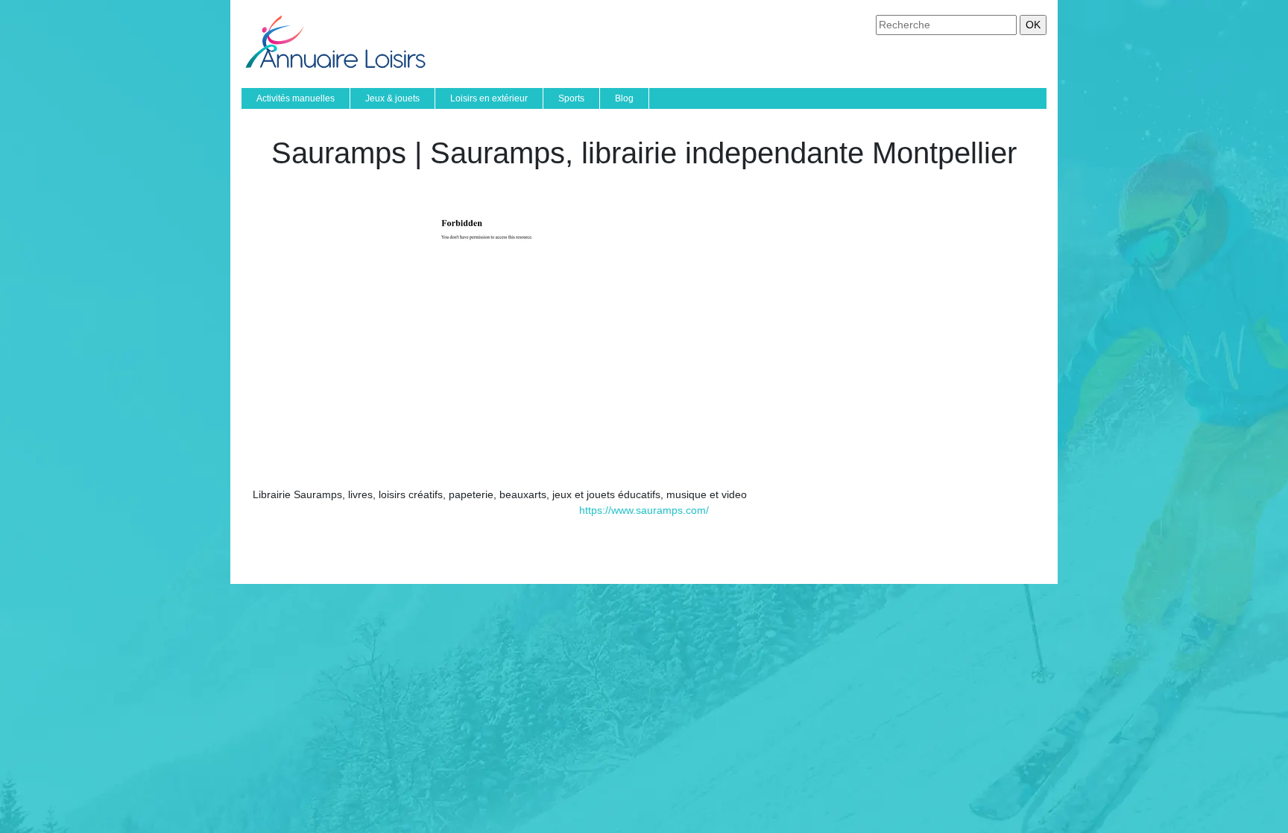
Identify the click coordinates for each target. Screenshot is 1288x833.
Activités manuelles (295, 98)
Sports (571, 98)
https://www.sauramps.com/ (644, 510)
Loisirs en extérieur (489, 98)
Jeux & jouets (392, 98)
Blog (624, 98)
